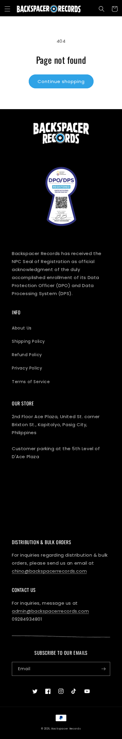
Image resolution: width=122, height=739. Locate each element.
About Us (22, 328)
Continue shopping (61, 81)
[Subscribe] (103, 669)
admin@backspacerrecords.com (50, 611)
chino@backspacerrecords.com (49, 571)
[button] (7, 8)
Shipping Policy (28, 341)
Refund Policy (27, 355)
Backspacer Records (66, 728)
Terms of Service (31, 382)
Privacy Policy (27, 368)
